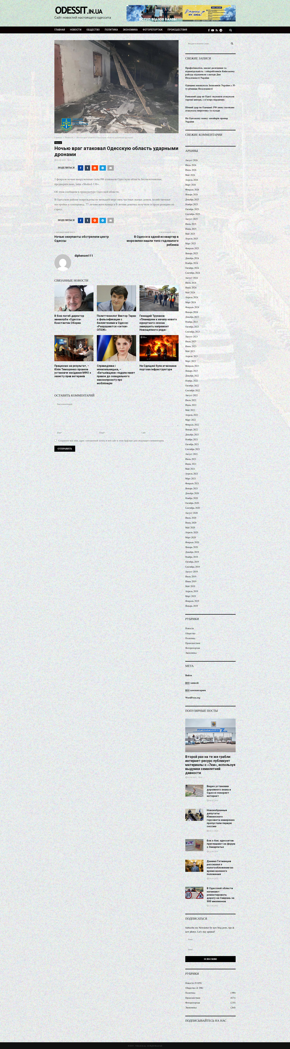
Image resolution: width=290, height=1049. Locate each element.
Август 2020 (191, 512)
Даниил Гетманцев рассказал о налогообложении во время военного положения (220, 868)
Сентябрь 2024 (192, 272)
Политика (111, 29)
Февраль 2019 (192, 601)
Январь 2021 (191, 488)
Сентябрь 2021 (192, 449)
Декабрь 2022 (192, 375)
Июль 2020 (190, 517)
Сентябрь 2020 (192, 507)
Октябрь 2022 (192, 385)
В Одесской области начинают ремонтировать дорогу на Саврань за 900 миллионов (220, 895)
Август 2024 (191, 277)
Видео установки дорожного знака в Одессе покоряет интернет (219, 791)
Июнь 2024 (190, 287)
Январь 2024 (191, 312)
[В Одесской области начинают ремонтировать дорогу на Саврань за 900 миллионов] (194, 893)
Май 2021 (190, 468)
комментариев (195, 690)
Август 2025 (191, 218)
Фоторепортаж (152, 29)
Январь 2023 (191, 370)
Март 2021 (190, 478)
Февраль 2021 (192, 483)
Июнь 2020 (190, 522)
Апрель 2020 (191, 532)
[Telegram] (222, 30)
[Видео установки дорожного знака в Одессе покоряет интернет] (194, 791)
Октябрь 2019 (192, 561)
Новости (75, 29)
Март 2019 (190, 596)
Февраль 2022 (192, 424)
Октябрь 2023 (192, 326)
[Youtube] (213, 30)
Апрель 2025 (191, 238)
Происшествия (177, 29)
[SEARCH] (232, 43)
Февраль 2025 (192, 248)
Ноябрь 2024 (191, 263)
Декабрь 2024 (192, 258)
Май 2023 (190, 351)
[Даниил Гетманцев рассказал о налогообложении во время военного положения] (194, 866)
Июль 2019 (190, 576)
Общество (93, 29)
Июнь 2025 (190, 228)
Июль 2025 (190, 224)
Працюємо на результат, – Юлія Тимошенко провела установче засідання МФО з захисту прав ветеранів (72, 371)
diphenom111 (84, 255)
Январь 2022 (191, 429)
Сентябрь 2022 (192, 390)
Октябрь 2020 (192, 503)
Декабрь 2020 (192, 493)
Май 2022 (190, 410)
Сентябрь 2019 (192, 566)
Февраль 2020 (192, 542)
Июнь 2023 (190, 346)
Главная (59, 29)
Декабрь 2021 (192, 434)
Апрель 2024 (191, 297)
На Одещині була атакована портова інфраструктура (157, 367)
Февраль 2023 (192, 365)
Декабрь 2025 (192, 199)
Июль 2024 (190, 282)
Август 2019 (191, 571)
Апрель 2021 (191, 473)
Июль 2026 (190, 165)
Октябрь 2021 (192, 444)
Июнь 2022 (190, 405)
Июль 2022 (190, 400)
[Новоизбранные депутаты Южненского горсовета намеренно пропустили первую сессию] (194, 815)
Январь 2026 (191, 194)
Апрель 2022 (191, 414)
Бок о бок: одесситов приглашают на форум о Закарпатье (221, 844)
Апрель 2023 (191, 356)
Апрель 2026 (191, 179)
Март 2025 (190, 243)
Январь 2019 (191, 605)
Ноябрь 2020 (191, 498)
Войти (188, 675)
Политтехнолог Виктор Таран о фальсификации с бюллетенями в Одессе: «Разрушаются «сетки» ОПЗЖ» (116, 322)
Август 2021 (191, 454)
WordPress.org (192, 697)
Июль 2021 (190, 459)
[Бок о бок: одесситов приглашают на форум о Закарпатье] (194, 845)
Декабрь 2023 (192, 316)
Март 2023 (190, 361)
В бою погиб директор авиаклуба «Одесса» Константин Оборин (69, 319)
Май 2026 (190, 175)
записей (192, 683)
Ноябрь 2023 (191, 321)
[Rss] (218, 30)
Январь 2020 (191, 547)
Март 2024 (190, 302)
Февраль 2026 (192, 189)
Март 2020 (190, 537)
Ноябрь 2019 (191, 556)
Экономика (130, 29)
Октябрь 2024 (192, 267)
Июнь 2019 (190, 581)
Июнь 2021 (190, 463)
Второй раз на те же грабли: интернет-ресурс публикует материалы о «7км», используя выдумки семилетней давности (210, 765)
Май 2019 (190, 586)
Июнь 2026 (190, 169)
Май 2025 (190, 233)
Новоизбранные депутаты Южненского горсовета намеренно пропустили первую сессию (221, 818)
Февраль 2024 (192, 307)
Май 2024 (190, 292)
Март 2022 (190, 419)
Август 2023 (191, 336)
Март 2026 (190, 184)
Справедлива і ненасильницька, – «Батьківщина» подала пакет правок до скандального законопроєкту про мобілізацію (116, 374)
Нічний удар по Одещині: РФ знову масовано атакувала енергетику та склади (209, 109)
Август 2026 (191, 160)
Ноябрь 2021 (191, 439)
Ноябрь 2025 (191, 204)
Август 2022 (191, 395)
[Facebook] (209, 30)
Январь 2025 (191, 253)
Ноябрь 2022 (191, 380)
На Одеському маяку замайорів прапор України (206, 119)
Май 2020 (190, 527)
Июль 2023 (190, 341)
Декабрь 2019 (192, 552)
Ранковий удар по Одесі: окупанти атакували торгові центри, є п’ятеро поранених (209, 98)
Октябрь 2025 (192, 209)
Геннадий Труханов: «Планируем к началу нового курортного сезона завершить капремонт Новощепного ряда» (158, 322)
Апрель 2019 (191, 591)
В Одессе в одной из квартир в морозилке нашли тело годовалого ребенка (153, 240)
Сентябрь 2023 (192, 331)
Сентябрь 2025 (192, 214)
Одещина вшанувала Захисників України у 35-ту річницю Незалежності (210, 87)
